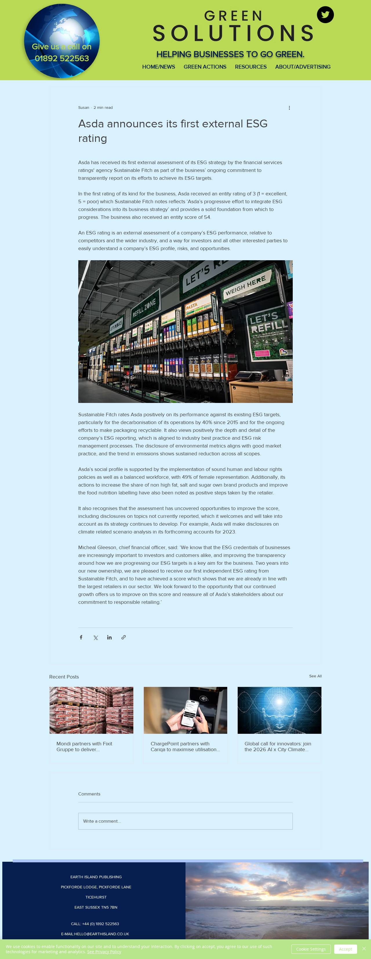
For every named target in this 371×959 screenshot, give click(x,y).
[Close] (364, 949)
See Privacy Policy (104, 951)
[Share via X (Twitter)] (95, 637)
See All (315, 676)
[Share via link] (123, 637)
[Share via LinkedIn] (109, 637)
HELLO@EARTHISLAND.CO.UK (101, 934)
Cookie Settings (311, 949)
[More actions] (289, 107)
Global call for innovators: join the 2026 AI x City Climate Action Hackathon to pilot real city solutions (278, 746)
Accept (345, 949)
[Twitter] (325, 14)
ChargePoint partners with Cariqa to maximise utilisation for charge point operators (184, 746)
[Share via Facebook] (81, 637)
